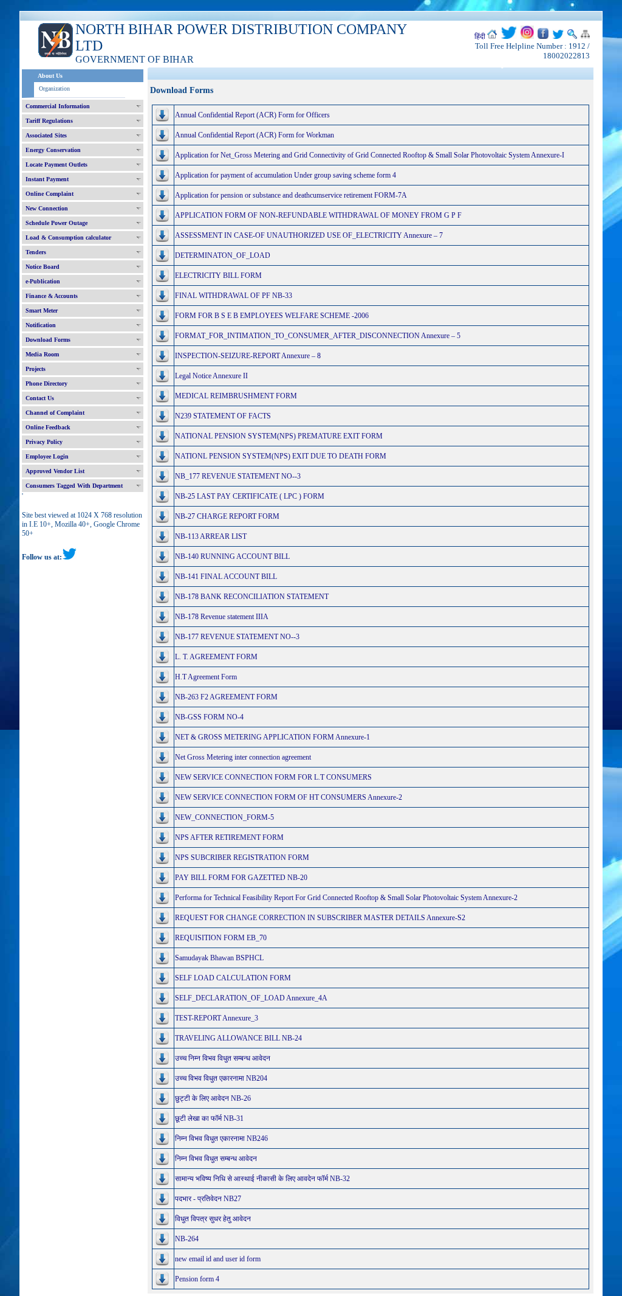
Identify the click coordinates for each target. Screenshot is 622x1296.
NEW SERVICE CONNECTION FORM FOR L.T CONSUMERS (273, 777)
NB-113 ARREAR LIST (211, 536)
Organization (54, 88)
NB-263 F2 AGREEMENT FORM (226, 697)
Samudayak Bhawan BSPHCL (219, 958)
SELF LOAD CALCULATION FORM (233, 978)
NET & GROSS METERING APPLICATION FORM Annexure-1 (272, 737)
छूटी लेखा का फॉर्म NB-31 (209, 1118)
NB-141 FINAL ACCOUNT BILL (226, 576)
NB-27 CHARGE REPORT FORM (227, 516)
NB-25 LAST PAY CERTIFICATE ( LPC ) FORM (249, 496)
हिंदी (479, 36)
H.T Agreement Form (206, 677)
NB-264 (187, 1239)
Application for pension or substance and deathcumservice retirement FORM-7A (291, 195)
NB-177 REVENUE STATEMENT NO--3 (237, 636)
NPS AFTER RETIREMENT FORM (229, 837)
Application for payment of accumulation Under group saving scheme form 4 (285, 175)
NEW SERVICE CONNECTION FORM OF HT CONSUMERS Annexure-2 (288, 797)
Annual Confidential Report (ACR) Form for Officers (252, 115)
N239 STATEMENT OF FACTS (223, 416)
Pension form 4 (197, 1279)
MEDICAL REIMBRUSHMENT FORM (236, 396)
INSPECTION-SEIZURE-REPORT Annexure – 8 (248, 356)
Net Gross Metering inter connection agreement (243, 757)
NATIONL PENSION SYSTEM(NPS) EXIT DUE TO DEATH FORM (280, 456)
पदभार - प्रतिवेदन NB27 (208, 1198)
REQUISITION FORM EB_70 (221, 938)
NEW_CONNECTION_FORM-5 (224, 817)
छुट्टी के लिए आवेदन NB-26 (213, 1098)
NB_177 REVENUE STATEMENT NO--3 (238, 476)
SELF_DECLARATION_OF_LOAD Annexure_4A (251, 998)
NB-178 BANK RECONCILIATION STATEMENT (252, 596)
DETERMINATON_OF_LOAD (222, 255)
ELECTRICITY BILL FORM (218, 275)
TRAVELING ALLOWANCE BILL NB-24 (238, 1038)
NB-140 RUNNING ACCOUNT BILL (232, 556)
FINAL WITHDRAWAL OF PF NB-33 (233, 295)
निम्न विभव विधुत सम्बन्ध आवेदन (216, 1158)
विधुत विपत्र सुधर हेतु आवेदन (213, 1219)
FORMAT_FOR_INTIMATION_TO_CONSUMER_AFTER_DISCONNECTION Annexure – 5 (317, 335)
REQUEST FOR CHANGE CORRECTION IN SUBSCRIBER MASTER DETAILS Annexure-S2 (320, 917)
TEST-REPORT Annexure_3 (216, 1018)
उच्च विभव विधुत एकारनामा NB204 (221, 1078)
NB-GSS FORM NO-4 (209, 717)
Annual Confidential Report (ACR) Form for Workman (254, 135)
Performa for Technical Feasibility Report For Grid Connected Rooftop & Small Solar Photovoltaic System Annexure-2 (346, 897)
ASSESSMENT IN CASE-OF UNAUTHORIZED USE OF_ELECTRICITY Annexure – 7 (309, 235)
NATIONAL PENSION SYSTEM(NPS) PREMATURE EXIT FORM (279, 436)
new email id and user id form (218, 1259)
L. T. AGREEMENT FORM (216, 657)
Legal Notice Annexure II (211, 376)
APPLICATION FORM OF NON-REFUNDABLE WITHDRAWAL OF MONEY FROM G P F (318, 215)
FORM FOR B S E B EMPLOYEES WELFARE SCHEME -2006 (272, 315)
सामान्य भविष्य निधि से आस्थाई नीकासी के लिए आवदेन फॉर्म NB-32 (262, 1178)
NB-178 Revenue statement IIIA (221, 616)
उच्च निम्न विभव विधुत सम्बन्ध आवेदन (222, 1058)
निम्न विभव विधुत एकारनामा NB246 (221, 1138)
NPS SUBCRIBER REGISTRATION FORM (242, 857)
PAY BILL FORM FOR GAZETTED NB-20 (241, 877)
